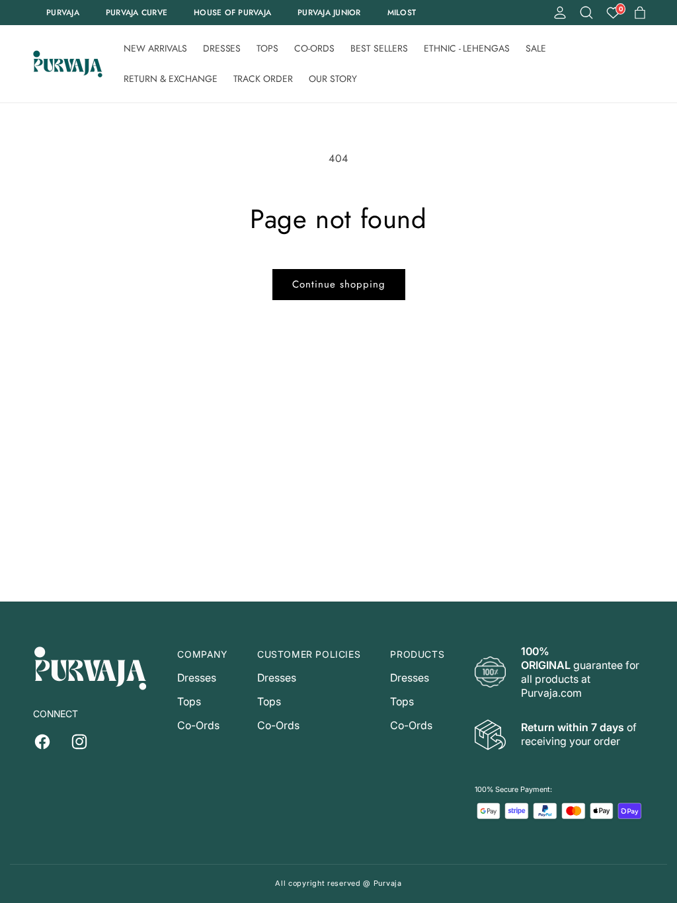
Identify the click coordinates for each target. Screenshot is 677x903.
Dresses (196, 677)
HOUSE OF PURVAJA (232, 13)
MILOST (402, 13)
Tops (189, 701)
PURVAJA (62, 13)
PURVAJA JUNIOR (329, 13)
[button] (586, 12)
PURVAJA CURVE (136, 13)
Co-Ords (198, 725)
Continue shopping (338, 284)
